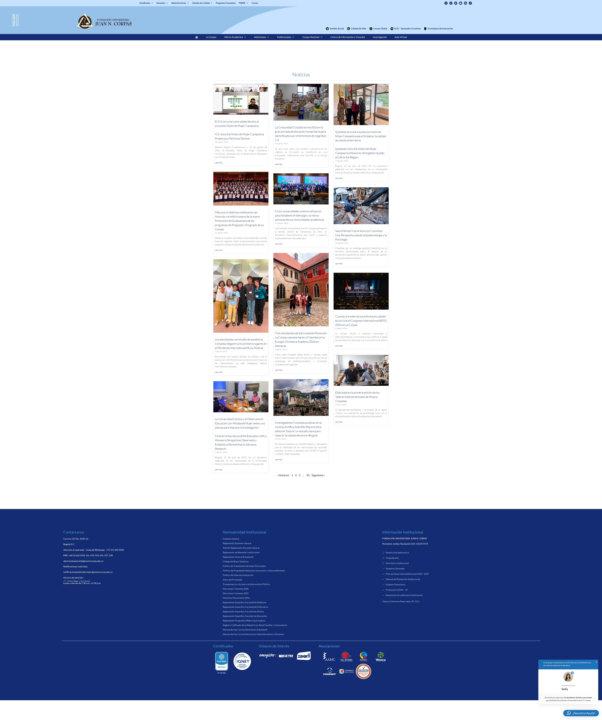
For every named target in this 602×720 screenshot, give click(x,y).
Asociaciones (329, 646)
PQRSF (242, 3)
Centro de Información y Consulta (347, 37)
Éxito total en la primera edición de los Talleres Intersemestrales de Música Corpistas (357, 397)
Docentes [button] (160, 3)
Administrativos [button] (178, 3)
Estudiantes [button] (145, 3)
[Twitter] (455, 3)
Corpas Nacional (310, 37)
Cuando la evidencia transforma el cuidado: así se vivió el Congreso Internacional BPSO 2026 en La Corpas (361, 321)
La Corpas (211, 37)
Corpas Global (380, 28)
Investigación (380, 37)
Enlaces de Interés (274, 646)
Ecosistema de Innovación (440, 28)
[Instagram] (450, 3)
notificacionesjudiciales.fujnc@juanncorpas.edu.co (88, 572)
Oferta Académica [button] (233, 37)
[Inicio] (196, 37)
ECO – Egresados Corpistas (407, 28)
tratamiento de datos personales (578, 697)
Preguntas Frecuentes (226, 3)
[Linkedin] (465, 3)
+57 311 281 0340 (115, 550)
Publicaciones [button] (284, 37)
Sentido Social (337, 28)
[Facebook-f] (446, 3)
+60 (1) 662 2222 (77, 555)
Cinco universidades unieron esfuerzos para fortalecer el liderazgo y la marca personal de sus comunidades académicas (299, 215)
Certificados (223, 646)
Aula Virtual (401, 37)
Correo (255, 3)
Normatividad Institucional (244, 532)
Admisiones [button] (260, 37)
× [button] (596, 662)
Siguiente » (318, 475)
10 (307, 475)
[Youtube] (460, 3)
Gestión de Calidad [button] (201, 3)
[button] (568, 681)
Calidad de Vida (358, 28)
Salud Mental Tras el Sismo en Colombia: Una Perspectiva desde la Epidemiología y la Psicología (361, 235)
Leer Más (218, 162)
